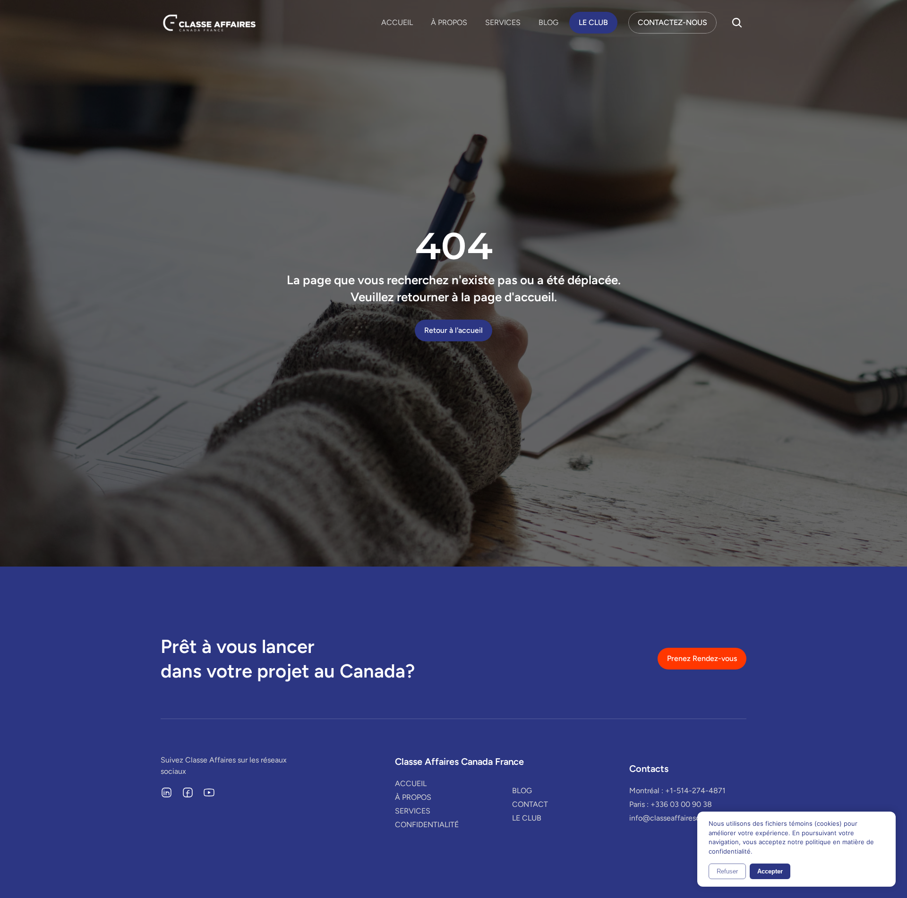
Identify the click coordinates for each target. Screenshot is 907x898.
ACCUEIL (397, 22)
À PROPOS (449, 22)
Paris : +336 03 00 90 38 (670, 804)
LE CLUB (526, 817)
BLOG (548, 22)
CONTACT (530, 804)
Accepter (770, 871)
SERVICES (503, 22)
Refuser (727, 871)
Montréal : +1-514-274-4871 (677, 790)
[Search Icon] (736, 22)
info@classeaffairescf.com (674, 817)
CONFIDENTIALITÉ (427, 824)
